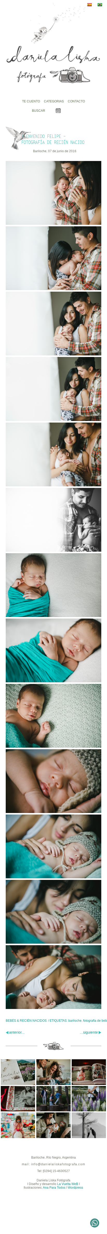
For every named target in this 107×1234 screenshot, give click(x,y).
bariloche (75, 1020)
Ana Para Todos (54, 1187)
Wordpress (75, 1187)
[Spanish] (91, 5)
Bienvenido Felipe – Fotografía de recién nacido (52, 139)
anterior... (17, 1032)
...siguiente (89, 1032)
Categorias (54, 101)
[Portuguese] (101, 5)
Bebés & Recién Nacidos (26, 1020)
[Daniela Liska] (53, 65)
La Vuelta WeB (67, 1184)
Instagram (58, 110)
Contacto (76, 101)
